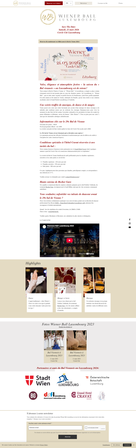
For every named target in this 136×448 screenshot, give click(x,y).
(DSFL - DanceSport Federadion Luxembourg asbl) (70, 203)
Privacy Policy (44, 445)
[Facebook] (130, 219)
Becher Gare (49, 187)
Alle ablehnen (116, 445)
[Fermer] (134, 445)
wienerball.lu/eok (53, 211)
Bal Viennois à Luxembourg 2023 (77, 354)
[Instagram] (130, 223)
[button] (102, 3)
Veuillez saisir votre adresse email (39, 423)
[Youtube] (130, 227)
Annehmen (127, 445)
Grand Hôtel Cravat (80, 149)
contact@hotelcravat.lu (72, 177)
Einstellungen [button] (106, 445)
